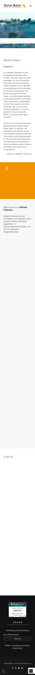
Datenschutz (17, 648)
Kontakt (26, 646)
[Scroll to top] (31, 671)
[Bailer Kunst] (15, 5)
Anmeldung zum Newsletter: (17, 630)
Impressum (16, 646)
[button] (30, 6)
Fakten (8, 646)
